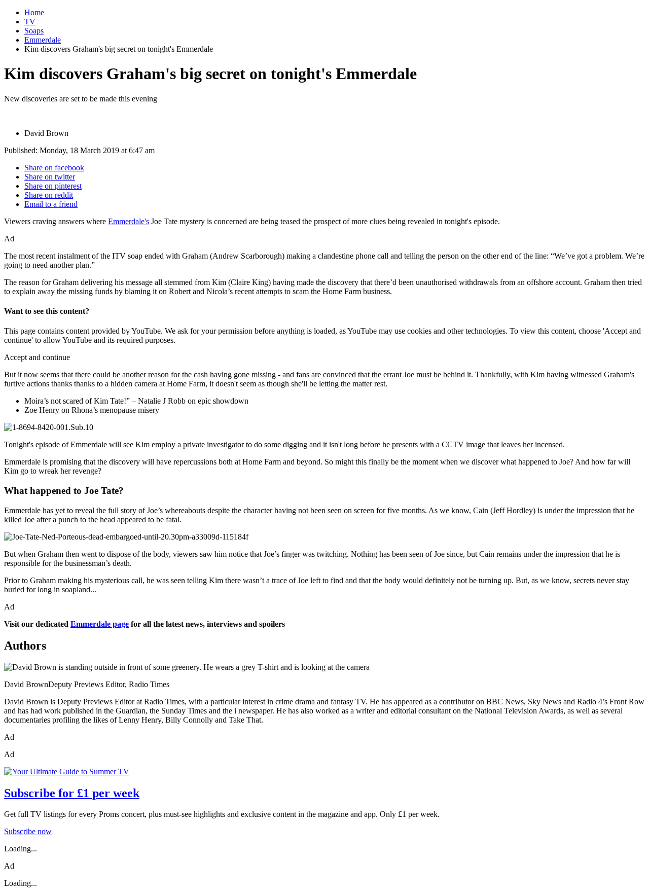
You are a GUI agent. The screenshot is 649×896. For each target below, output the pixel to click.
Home (34, 12)
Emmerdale (42, 39)
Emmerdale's (128, 221)
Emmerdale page (99, 624)
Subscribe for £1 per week (71, 793)
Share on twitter (49, 176)
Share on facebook (54, 167)
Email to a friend (51, 204)
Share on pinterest (53, 186)
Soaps (34, 30)
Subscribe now (28, 831)
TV (29, 21)
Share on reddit (48, 195)
